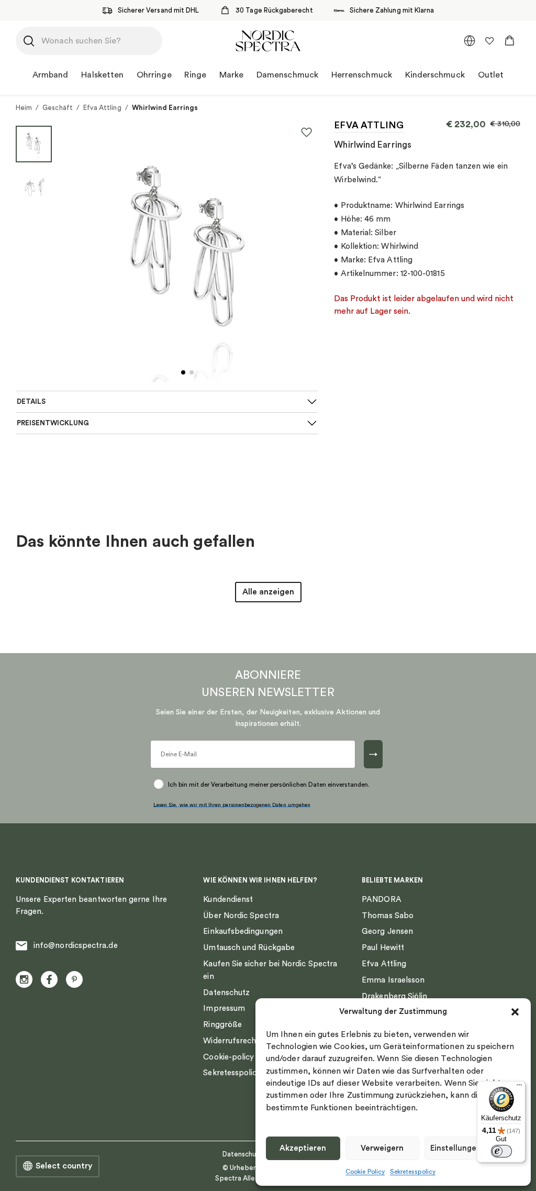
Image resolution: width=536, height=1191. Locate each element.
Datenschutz (226, 993)
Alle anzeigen (268, 592)
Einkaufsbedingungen (242, 931)
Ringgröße (222, 1025)
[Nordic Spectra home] (268, 40)
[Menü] (519, 1087)
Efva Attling (102, 107)
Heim (24, 107)
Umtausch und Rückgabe (249, 948)
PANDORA (381, 899)
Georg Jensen (387, 931)
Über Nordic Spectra (240, 916)
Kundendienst (228, 899)
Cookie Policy (365, 1171)
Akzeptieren (303, 1148)
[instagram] (24, 979)
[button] (515, 1012)
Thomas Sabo (388, 916)
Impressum (224, 1008)
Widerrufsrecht (231, 1041)
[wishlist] (489, 41)
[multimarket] (469, 41)
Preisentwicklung (53, 423)
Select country (64, 1166)
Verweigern (382, 1148)
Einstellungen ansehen (472, 1148)
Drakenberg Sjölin (394, 996)
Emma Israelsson (393, 980)
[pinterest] (74, 979)
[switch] (501, 1151)
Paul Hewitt (383, 948)
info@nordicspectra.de (76, 946)
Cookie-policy (228, 1057)
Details (31, 401)
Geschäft (57, 107)
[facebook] (49, 979)
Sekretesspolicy (413, 1171)
